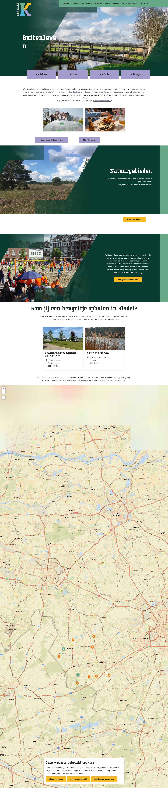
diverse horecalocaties (102, 101)
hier (68, 377)
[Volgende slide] (149, 9)
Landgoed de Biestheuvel (71, 92)
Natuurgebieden (134, 219)
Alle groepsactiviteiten (128, 279)
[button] (109, 676)
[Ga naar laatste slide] (142, 9)
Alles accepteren (56, 779)
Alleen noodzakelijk (78, 779)
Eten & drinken (89, 140)
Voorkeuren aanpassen (104, 779)
